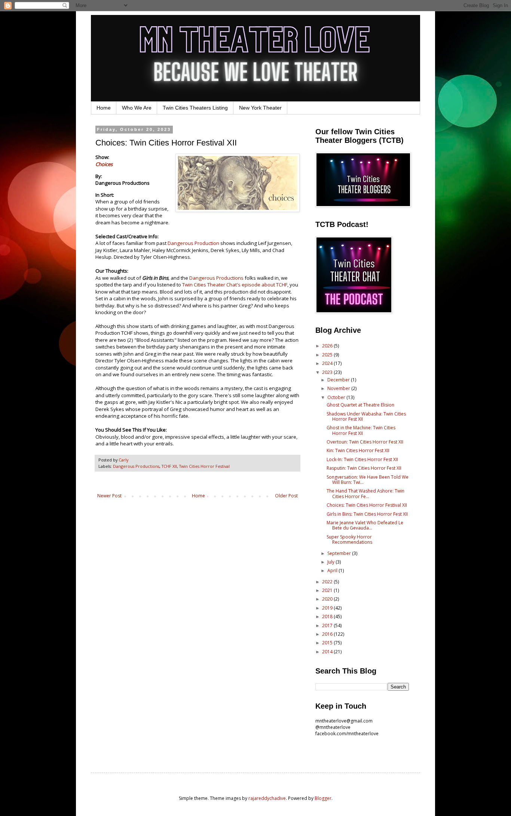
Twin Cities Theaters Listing (195, 108)
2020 (328, 599)
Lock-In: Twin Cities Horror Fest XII (362, 459)
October (336, 397)
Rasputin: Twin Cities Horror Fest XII (364, 468)
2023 (328, 372)
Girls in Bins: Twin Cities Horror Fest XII (367, 514)
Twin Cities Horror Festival (204, 466)
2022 (328, 582)
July (331, 562)
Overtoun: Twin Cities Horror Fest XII (365, 442)
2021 (328, 590)
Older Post (286, 496)
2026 (328, 346)
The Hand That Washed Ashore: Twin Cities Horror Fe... (365, 493)
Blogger (323, 798)
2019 (328, 608)
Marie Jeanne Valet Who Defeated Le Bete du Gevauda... (365, 525)
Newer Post (109, 496)
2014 (328, 651)
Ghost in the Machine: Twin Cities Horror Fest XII (361, 430)
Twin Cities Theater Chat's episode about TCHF (234, 284)
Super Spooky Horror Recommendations (349, 539)
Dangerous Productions (216, 277)
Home (104, 108)
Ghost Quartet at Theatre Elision (360, 405)
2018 (328, 616)
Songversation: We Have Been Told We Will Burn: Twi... (368, 479)
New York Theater (260, 108)
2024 (328, 363)
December (339, 380)
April (333, 570)
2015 (328, 642)
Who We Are (137, 108)
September (339, 553)
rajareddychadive (267, 798)
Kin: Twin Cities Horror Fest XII (358, 450)
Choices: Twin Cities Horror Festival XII (367, 505)
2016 (328, 634)
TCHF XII (169, 466)
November (339, 388)
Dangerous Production (193, 243)
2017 (328, 625)
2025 (328, 355)
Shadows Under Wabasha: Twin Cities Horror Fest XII (366, 416)
